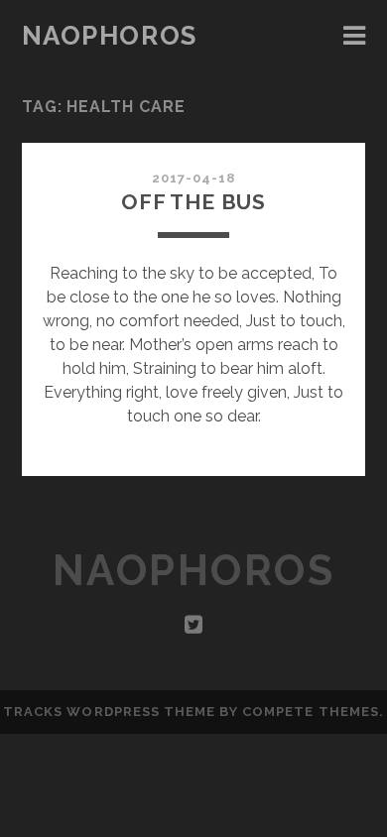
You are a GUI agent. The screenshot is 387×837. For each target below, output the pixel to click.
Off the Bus (193, 201)
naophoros (109, 36)
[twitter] (193, 625)
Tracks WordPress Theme (109, 711)
